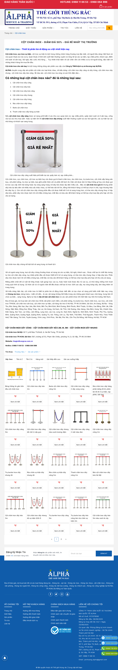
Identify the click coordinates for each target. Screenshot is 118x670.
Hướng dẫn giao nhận (31, 617)
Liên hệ (78, 28)
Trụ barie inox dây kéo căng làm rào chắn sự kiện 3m (79, 518)
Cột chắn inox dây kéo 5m (14, 516)
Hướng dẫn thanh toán (31, 614)
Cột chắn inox (12, 49)
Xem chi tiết (15, 402)
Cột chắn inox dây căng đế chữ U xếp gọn (36, 430)
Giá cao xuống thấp (71, 359)
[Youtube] (67, 594)
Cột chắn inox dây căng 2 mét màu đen (80, 430)
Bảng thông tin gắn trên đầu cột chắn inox (14, 387)
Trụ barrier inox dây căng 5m (59, 516)
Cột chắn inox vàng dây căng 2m (102, 430)
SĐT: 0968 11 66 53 (87, 656)
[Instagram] (62, 594)
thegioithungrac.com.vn (23, 341)
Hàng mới (39, 359)
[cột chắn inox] (39, 148)
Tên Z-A (29, 359)
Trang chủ (14, 28)
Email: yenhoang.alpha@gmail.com (93, 660)
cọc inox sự (22, 54)
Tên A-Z (19, 359)
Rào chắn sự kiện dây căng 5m (57, 473)
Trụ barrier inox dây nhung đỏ (13, 473)
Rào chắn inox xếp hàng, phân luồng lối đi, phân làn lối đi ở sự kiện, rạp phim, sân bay (102, 389)
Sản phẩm (48, 28)
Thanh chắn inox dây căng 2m (79, 473)
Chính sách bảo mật (58, 623)
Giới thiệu (31, 28)
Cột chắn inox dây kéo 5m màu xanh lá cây (101, 516)
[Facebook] (51, 594)
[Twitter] (56, 594)
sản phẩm (107, 7)
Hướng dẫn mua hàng (31, 611)
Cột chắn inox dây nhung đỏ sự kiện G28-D (37, 516)
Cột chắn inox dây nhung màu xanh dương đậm (59, 430)
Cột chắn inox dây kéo (21, 87)
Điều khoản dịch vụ (30, 620)
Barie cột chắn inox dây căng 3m (58, 387)
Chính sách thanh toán (59, 620)
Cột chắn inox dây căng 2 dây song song (80, 387)
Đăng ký (104, 553)
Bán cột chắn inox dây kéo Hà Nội (101, 473)
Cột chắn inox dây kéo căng (24, 91)
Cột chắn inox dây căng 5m (14, 430)
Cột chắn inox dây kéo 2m (36, 387)
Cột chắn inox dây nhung (22, 95)
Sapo (80, 667)
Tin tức (65, 28)
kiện (29, 54)
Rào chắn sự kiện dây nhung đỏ (35, 473)
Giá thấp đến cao (53, 359)
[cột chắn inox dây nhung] (44, 230)
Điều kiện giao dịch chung (61, 611)
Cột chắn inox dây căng (22, 83)
